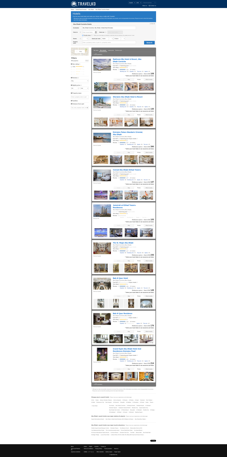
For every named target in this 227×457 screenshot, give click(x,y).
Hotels (85, 446)
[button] (119, 66)
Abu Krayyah (108, 402)
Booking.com (123, 71)
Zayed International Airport (97, 419)
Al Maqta (152, 410)
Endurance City (100, 402)
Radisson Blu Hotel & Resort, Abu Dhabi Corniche (127, 60)
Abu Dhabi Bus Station (140, 419)
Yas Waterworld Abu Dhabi (97, 430)
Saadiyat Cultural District (124, 407)
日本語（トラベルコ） (89, 451)
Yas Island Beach (138, 430)
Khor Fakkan (149, 400)
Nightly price (76, 85)
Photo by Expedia (97, 72)
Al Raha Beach (125, 410)
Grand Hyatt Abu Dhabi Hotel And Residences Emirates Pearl (127, 350)
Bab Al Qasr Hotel (120, 278)
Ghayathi (122, 402)
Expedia (132, 71)
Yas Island (111, 405)
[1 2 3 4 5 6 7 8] (85, 38)
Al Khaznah (116, 402)
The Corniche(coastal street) (112, 430)
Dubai (97, 400)
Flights (90, 446)
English (131, 2)
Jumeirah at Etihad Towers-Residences (124, 206)
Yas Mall (132, 432)
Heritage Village (95, 434)
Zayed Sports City (143, 407)
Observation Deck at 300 (136, 428)
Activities (96, 446)
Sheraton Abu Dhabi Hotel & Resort (128, 97)
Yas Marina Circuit (124, 428)
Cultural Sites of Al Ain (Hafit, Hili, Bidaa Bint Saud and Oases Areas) (127, 434)
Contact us (153, 5)
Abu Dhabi (128, 63)
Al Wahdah (139, 410)
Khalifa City (146, 410)
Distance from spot (78, 104)
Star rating (95, 50)
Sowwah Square (113, 407)
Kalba (147, 402)
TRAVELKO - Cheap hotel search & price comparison (83, 4)
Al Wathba (128, 402)
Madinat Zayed (138, 412)
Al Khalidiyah (112, 412)
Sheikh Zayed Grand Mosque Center (100, 428)
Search (149, 43)
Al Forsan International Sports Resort (100, 432)
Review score (118, 50)
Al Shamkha (135, 402)
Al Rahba (131, 400)
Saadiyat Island (140, 405)
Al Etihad (119, 412)
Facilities (75, 100)
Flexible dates (87, 35)
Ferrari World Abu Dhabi (126, 430)
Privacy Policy (98, 448)
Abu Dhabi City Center (114, 410)
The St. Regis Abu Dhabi (123, 243)
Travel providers (108, 448)
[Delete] (87, 107)
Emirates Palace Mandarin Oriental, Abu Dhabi (128, 133)
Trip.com (139, 71)
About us (144, 5)
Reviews (75, 78)
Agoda (146, 71)
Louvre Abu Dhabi (105, 434)
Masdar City (135, 407)
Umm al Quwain (117, 400)
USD (137, 2)
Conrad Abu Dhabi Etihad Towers (127, 170)
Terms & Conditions (88, 448)
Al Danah (125, 412)
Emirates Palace (114, 428)
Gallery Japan (109, 451)
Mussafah (132, 410)
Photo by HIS (96, 218)
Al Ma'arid (131, 412)
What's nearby (149, 79)
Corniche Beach (114, 432)
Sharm (151, 402)
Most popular (103, 50)
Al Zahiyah (148, 405)
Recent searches (147, 2)
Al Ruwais (125, 400)
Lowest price (111, 50)
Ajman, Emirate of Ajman (106, 400)
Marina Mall (139, 432)
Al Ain (92, 400)
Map (129, 79)
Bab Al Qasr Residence (122, 313)
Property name (76, 93)
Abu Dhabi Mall (146, 432)
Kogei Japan (117, 451)
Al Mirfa (93, 402)
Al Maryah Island (131, 405)
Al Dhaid (142, 402)
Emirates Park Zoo (124, 432)
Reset (87, 60)
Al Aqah (137, 400)
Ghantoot (142, 400)
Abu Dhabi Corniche (118, 63)
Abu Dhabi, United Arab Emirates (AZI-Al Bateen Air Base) (119, 419)
